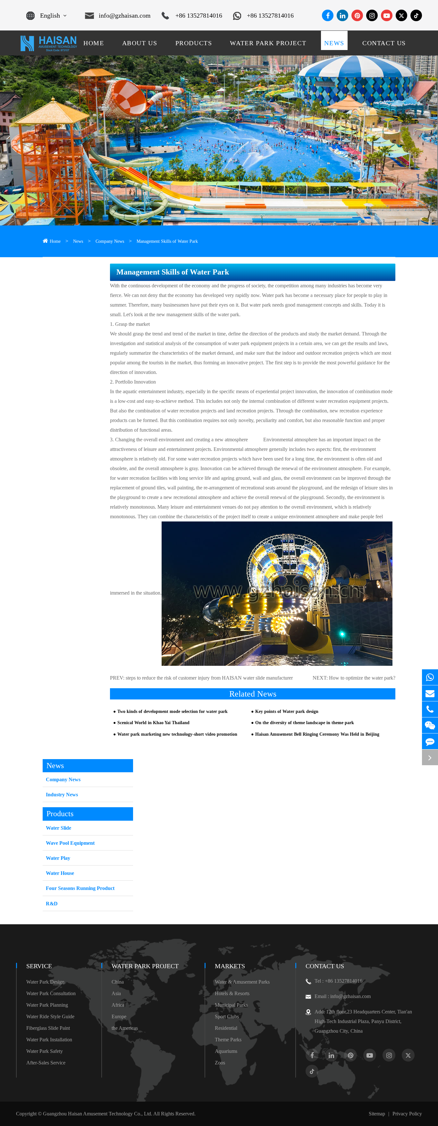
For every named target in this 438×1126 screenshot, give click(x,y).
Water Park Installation (49, 1039)
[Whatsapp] (430, 677)
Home (55, 241)
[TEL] (430, 709)
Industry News (62, 794)
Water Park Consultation (51, 993)
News (78, 241)
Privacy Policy (407, 1113)
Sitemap (377, 1113)
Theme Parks (228, 1039)
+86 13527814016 (198, 15)
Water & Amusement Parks (242, 982)
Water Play (58, 858)
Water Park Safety (44, 1051)
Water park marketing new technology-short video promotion (177, 734)
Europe (119, 1016)
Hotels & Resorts (232, 993)
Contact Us (325, 966)
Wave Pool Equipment (70, 843)
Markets (230, 966)
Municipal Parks (231, 1005)
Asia (116, 993)
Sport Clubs (227, 1016)
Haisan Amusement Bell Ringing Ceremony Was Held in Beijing (317, 734)
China (118, 982)
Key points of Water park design (286, 711)
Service (39, 966)
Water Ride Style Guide (50, 1016)
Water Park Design (45, 982)
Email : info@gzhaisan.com (343, 996)
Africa (118, 1005)
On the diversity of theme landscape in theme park (304, 722)
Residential (226, 1028)
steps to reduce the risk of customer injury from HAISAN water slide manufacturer (209, 678)
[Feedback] (430, 741)
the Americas (125, 1028)
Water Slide (58, 828)
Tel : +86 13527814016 (338, 981)
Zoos (220, 1062)
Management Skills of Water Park (167, 241)
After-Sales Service (45, 1062)
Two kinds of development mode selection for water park (172, 711)
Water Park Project (145, 966)
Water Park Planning (47, 1005)
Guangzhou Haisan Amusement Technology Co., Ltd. (97, 1113)
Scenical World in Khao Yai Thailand (153, 722)
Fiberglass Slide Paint (48, 1028)
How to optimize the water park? (362, 678)
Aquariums (226, 1051)
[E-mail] (430, 693)
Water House (60, 873)
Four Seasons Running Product (80, 888)
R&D (52, 903)
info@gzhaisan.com (125, 15)
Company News (110, 241)
